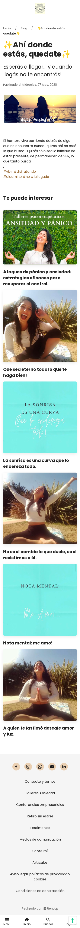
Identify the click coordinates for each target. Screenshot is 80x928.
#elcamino (12, 176)
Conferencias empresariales (40, 804)
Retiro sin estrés (40, 816)
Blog (24, 28)
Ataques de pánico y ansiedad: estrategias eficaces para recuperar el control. (37, 278)
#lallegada (40, 176)
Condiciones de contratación (40, 890)
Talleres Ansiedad (40, 793)
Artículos (40, 862)
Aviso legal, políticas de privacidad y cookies (40, 877)
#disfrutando (25, 171)
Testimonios (40, 827)
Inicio (7, 28)
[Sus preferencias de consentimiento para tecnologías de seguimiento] (72, 920)
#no (26, 176)
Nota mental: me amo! (27, 643)
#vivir (8, 171)
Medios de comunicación (40, 839)
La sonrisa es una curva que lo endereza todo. (36, 463)
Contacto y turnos (40, 781)
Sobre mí (40, 850)
